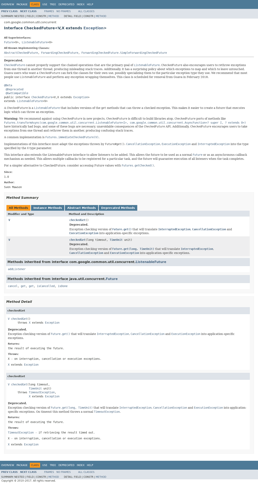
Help (90, 4)
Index (80, 4)
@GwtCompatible (17, 93)
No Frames (63, 11)
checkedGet (77, 220)
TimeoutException (42, 392)
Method (53, 16)
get (23, 286)
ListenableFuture (35, 42)
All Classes (86, 11)
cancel (13, 286)
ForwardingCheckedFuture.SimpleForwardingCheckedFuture (124, 52)
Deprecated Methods (118, 207)
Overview (7, 4)
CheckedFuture (41, 97)
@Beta (8, 85)
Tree (53, 4)
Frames (49, 11)
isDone (63, 286)
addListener (17, 269)
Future (9, 42)
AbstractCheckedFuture (21, 52)
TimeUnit (116, 239)
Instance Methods (47, 207)
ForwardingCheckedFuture (59, 52)
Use (44, 4)
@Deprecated (14, 89)
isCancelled (46, 286)
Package (22, 4)
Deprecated (66, 4)
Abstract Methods (81, 207)
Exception (93, 28)
